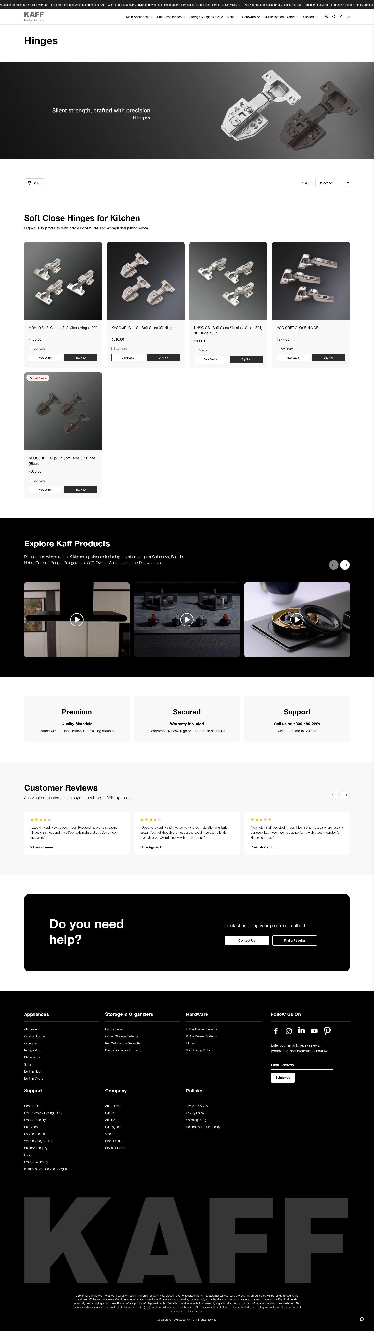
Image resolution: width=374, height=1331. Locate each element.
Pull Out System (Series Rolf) (124, 1043)
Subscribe (282, 1077)
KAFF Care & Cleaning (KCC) (43, 1112)
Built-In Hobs (33, 1071)
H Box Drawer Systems (201, 1029)
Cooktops (30, 1043)
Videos (109, 1133)
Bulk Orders (32, 1126)
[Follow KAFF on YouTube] (314, 1031)
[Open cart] (348, 16)
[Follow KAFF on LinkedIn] (301, 1031)
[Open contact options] (362, 1319)
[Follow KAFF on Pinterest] (327, 1031)
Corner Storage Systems (121, 1036)
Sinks (28, 1064)
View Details (45, 357)
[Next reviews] (345, 795)
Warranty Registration (38, 1140)
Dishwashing (32, 1057)
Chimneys (30, 1029)
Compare (39, 348)
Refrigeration (32, 1050)
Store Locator (114, 1140)
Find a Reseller (294, 940)
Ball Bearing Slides (198, 1050)
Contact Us (246, 940)
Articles (110, 1119)
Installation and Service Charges (45, 1168)
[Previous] (334, 565)
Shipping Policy (196, 1119)
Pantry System (114, 1029)
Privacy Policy (195, 1112)
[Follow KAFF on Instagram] (289, 1031)
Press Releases (115, 1147)
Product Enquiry (35, 1119)
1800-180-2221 (307, 723)
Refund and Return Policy (203, 1126)
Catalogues (112, 1126)
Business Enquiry (35, 1147)
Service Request (35, 1133)
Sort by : (307, 183)
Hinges (190, 1043)
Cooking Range (34, 1036)
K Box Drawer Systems (201, 1036)
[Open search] (334, 16)
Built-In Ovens (33, 1078)
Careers (110, 1112)
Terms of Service (197, 1105)
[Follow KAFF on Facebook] (276, 1031)
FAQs (28, 1154)
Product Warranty (36, 1161)
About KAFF (113, 1105)
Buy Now (81, 357)
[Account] (341, 16)
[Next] (345, 565)
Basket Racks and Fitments (123, 1050)
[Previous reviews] (334, 795)
